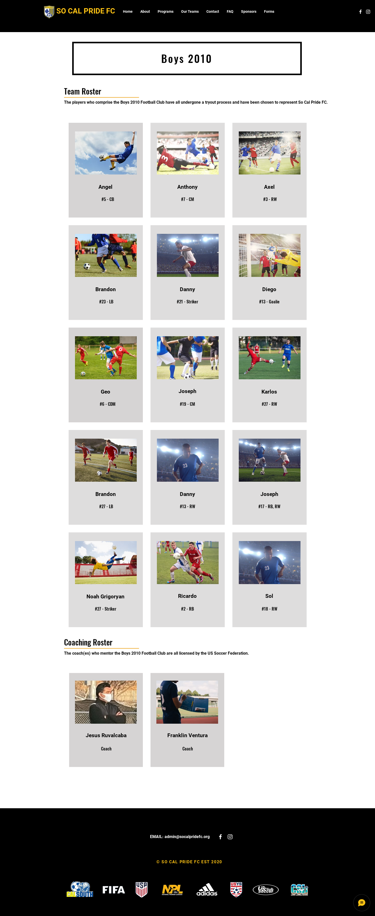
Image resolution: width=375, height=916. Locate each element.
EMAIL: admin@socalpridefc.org (180, 836)
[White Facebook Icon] (360, 12)
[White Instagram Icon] (368, 12)
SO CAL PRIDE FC (85, 11)
